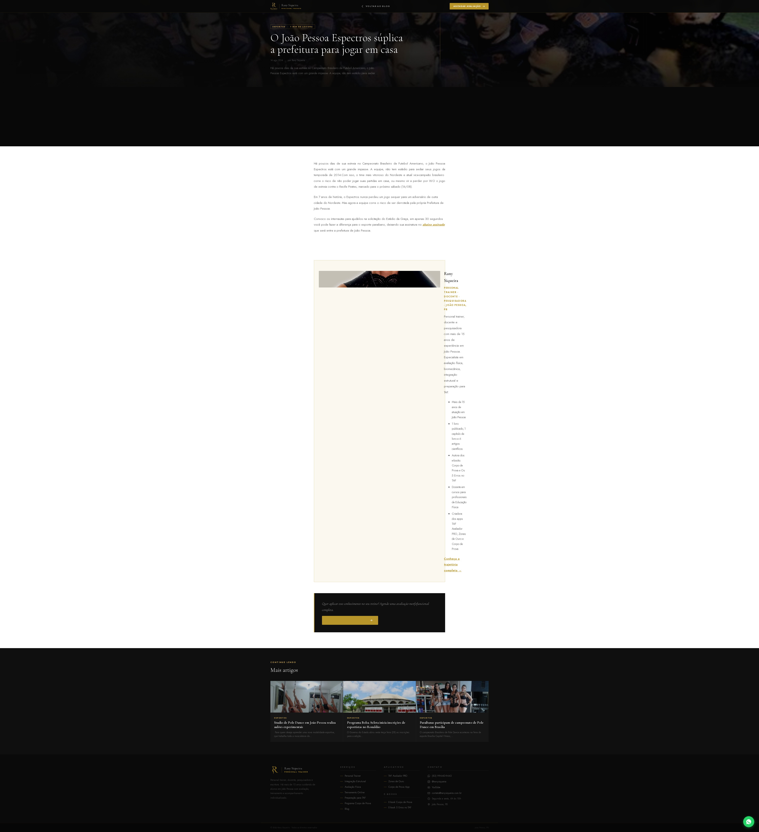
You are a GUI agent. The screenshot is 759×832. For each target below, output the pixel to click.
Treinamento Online (354, 792)
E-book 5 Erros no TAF (399, 807)
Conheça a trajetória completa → (453, 564)
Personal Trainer (353, 776)
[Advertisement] (379, 116)
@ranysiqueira (439, 781)
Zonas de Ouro (396, 781)
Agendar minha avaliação (348, 620)
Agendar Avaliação (467, 6)
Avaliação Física (353, 787)
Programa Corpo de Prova (358, 803)
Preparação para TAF (355, 798)
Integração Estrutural (355, 781)
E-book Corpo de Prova (400, 802)
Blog (347, 809)
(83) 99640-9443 (442, 776)
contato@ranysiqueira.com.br (447, 793)
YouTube (436, 787)
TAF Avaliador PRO (397, 776)
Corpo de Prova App (399, 787)
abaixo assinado (434, 224)
